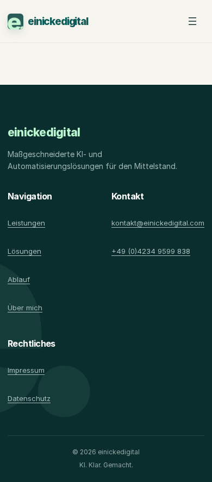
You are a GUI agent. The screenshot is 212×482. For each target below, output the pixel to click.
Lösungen (24, 251)
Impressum (26, 370)
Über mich (25, 307)
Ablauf (19, 279)
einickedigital (58, 21)
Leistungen (26, 222)
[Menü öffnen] (192, 21)
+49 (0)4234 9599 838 (150, 251)
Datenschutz (29, 398)
